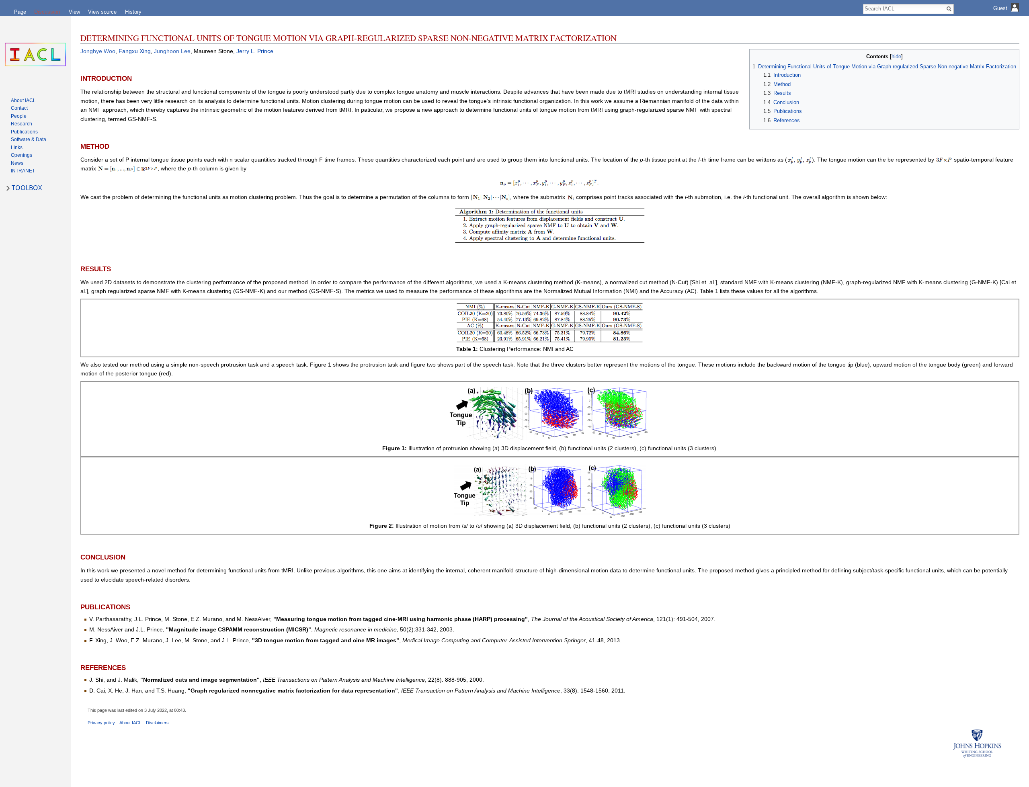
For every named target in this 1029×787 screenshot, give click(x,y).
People (19, 116)
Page (20, 12)
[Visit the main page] (35, 55)
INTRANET (23, 171)
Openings (21, 155)
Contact (19, 108)
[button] (756, 56)
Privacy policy (101, 722)
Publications (24, 132)
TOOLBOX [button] (27, 187)
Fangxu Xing (135, 51)
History (133, 12)
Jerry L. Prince (254, 51)
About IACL (130, 722)
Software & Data (28, 139)
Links (17, 147)
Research (21, 124)
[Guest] (1007, 14)
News (17, 163)
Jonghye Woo (97, 51)
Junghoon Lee (172, 51)
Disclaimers (157, 722)
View (74, 12)
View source (102, 12)
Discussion (47, 12)
